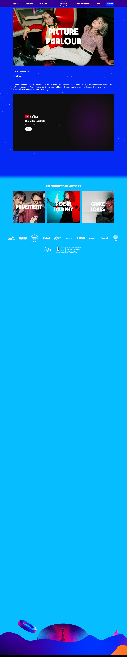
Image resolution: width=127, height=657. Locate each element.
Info (98, 4)
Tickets (110, 4)
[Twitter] (17, 76)
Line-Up (16, 4)
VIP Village (43, 4)
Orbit (15, 71)
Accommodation (83, 4)
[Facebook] (14, 76)
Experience (29, 4)
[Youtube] (20, 76)
